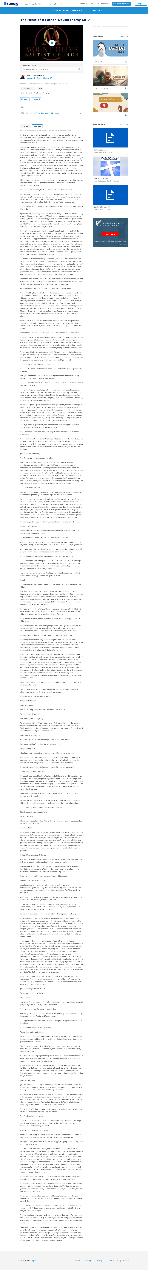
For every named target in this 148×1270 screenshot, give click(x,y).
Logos (33, 1260)
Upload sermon (104, 4)
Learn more (97, 10)
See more (124, 36)
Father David (98, 210)
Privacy (99, 1260)
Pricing (93, 4)
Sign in (141, 4)
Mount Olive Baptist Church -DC (39, 78)
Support (126, 1260)
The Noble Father (101, 178)
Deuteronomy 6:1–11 (28, 89)
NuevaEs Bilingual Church (102, 181)
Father (40, 89)
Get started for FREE (121, 4)
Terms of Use (112, 1260)
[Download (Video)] (80, 113)
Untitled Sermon (100, 150)
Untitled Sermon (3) (102, 207)
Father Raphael (99, 152)
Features (83, 4)
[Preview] (124, 178)
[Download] (125, 61)
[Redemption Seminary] (110, 232)
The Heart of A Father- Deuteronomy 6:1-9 (42, 113)
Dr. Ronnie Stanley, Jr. (35, 76)
